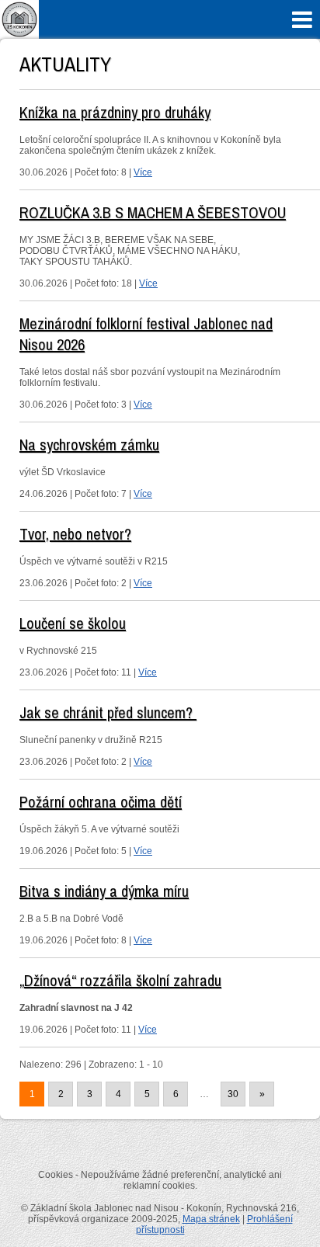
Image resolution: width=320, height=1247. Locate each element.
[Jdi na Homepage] (19, 35)
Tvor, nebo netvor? (75, 533)
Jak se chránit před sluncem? (108, 712)
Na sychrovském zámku (89, 444)
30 (233, 1094)
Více (143, 172)
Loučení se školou (72, 623)
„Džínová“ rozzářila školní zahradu (120, 980)
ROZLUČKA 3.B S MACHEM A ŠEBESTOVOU (152, 212)
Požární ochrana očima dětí (100, 801)
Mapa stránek (211, 1219)
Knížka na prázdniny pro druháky (114, 112)
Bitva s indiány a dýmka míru (104, 891)
